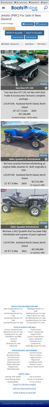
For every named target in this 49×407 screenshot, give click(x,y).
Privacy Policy (35, 382)
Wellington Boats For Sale (35, 309)
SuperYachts (36, 334)
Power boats (35, 329)
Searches (21, 2)
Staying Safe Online (13, 376)
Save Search (42, 24)
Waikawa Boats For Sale (35, 313)
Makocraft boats (13, 364)
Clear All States (31, 37)
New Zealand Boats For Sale (13, 309)
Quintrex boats (13, 359)
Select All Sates (18, 37)
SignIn (45, 2)
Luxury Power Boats (36, 336)
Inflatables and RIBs (13, 336)
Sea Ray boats (13, 357)
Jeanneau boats (13, 362)
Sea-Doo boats (36, 352)
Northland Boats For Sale (36, 318)
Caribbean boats (35, 362)
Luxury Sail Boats (35, 339)
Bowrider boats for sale (13, 332)
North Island (14, 32)
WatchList (35, 2)
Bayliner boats (36, 364)
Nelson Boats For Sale (36, 315)
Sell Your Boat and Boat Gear (24, 388)
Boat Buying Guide (13, 379)
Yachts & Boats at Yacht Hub (24, 392)
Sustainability (12, 382)
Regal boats (13, 366)
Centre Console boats (13, 329)
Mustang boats (13, 369)
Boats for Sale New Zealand (24, 384)
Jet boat (13, 339)
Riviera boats (13, 352)
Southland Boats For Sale (35, 320)
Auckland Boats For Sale (13, 322)
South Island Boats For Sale (13, 319)
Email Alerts (28, 24)
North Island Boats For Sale (13, 314)
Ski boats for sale (13, 343)
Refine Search (9, 29)
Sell (7, 2)
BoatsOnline (22, 403)
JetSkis (13, 341)
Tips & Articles (35, 376)
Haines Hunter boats (35, 366)
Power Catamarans (35, 332)
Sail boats (13, 346)
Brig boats (35, 359)
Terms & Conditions (35, 379)
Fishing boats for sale (13, 334)
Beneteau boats (13, 355)
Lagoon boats (35, 357)
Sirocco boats (35, 355)
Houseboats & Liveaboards (36, 342)
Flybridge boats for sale (35, 346)
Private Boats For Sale (36, 322)
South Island (34, 32)
